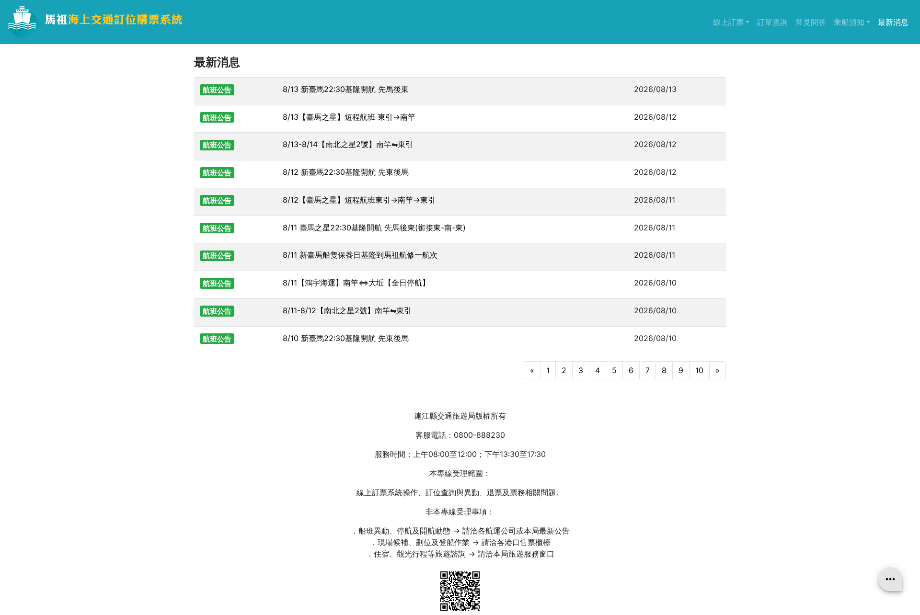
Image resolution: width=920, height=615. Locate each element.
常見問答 (810, 22)
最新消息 (893, 22)
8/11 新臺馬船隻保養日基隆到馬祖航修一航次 (360, 255)
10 (699, 370)
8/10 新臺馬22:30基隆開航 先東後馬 (346, 338)
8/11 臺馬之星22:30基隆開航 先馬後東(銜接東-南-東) (374, 227)
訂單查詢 (772, 22)
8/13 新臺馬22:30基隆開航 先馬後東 (346, 89)
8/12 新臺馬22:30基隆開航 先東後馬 (346, 172)
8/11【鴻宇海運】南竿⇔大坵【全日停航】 (356, 282)
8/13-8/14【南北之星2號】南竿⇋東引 (348, 144)
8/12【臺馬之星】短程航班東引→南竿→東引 (359, 200)
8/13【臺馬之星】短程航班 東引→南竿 (349, 117)
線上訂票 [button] (733, 22)
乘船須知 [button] (854, 22)
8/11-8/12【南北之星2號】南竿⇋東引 (347, 310)
